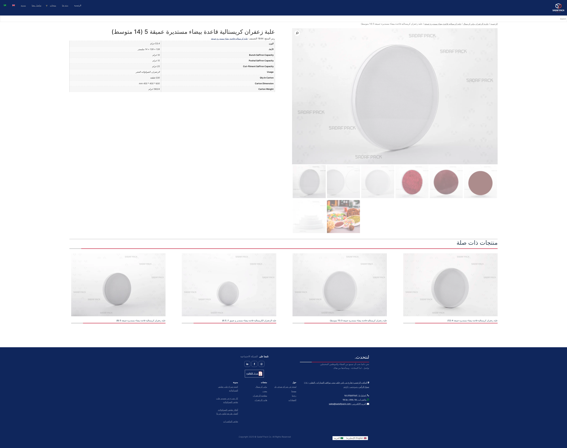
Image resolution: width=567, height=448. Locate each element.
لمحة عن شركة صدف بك (285, 386)
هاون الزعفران (261, 400)
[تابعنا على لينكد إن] (247, 364)
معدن (264, 391)
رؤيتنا (294, 395)
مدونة (23, 5)
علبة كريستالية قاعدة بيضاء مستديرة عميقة (442, 24)
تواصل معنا (36, 5)
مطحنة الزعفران (260, 395)
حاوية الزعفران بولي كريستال (476, 24)
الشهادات (292, 400)
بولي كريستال (261, 386)
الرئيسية (494, 24)
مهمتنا (293, 391)
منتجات (53, 5)
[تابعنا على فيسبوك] (254, 364)
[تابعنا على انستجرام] (261, 364)
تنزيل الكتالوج (252, 373)
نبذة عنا (65, 5)
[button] (297, 33)
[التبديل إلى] (13, 5)
